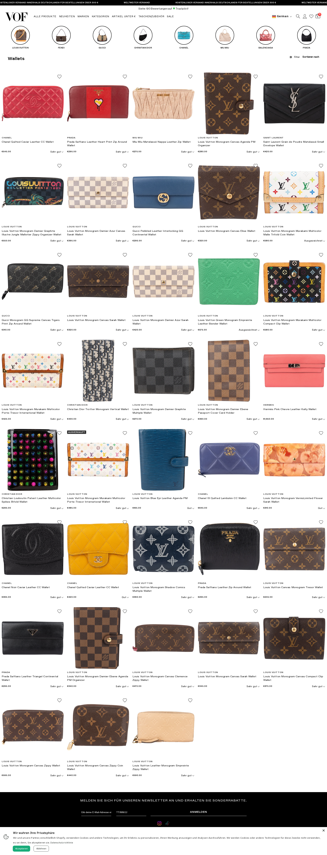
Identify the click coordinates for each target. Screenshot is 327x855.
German (282, 16)
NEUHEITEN (67, 17)
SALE (170, 17)
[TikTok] (168, 824)
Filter (297, 57)
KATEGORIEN (100, 17)
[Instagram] (159, 824)
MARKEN (83, 17)
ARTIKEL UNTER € (124, 17)
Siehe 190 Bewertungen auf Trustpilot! (163, 8)
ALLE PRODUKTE (45, 17)
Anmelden (198, 812)
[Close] (323, 830)
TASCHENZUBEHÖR (151, 17)
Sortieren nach (310, 57)
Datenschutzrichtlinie (61, 842)
